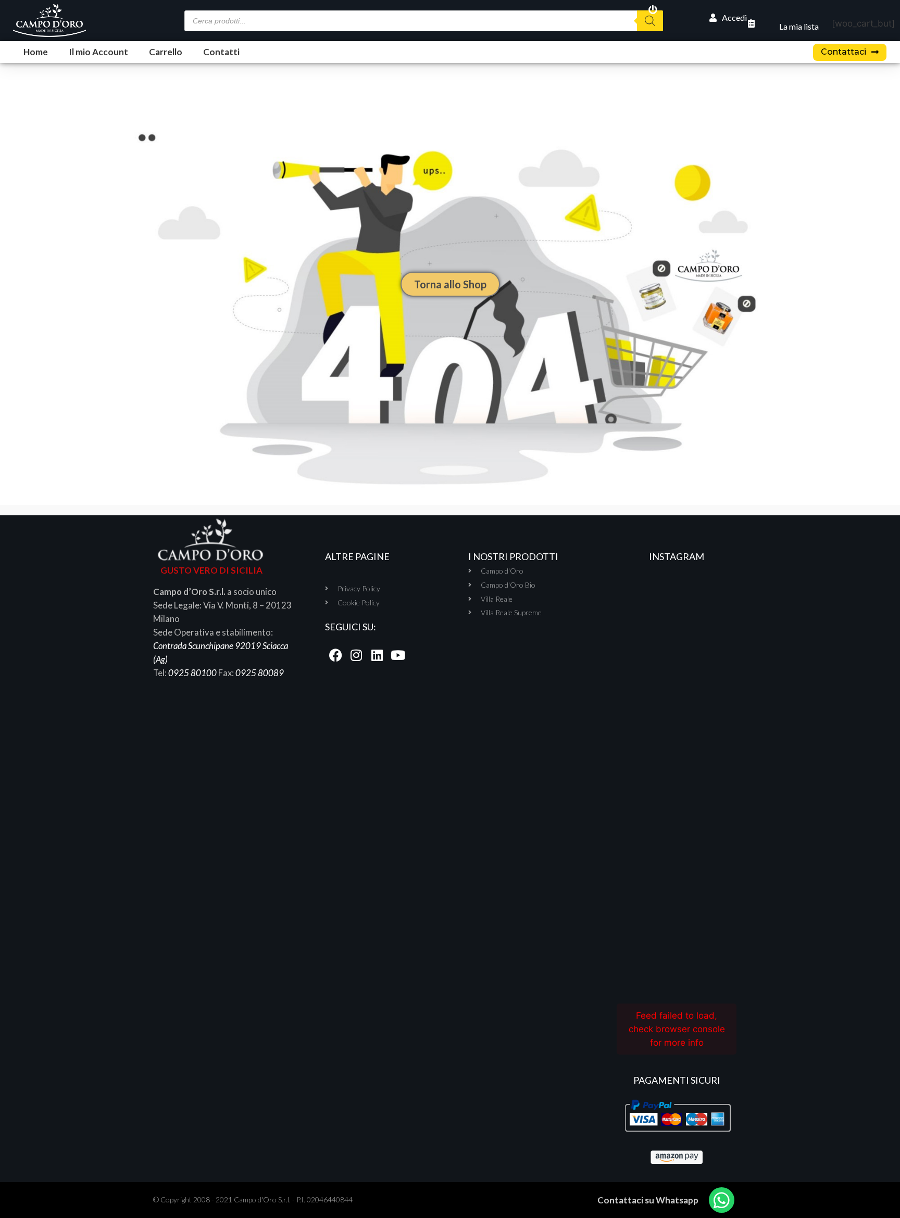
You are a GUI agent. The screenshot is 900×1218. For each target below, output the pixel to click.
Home (35, 51)
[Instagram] (356, 655)
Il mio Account (98, 51)
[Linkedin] (377, 655)
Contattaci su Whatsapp (647, 1200)
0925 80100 (192, 672)
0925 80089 (259, 672)
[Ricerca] (650, 20)
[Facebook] (335, 655)
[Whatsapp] (721, 1200)
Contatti (221, 51)
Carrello (165, 51)
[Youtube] (398, 655)
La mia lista (799, 26)
